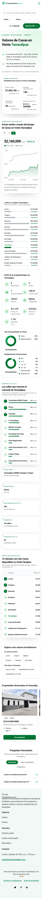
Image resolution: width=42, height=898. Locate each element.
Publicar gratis (8, 833)
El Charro (8, 660)
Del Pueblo (28, 660)
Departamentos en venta (26, 669)
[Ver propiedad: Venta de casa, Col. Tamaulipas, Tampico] (19, 702)
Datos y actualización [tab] (27, 762)
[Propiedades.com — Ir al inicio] (12, 3)
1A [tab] (9, 133)
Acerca (4, 817)
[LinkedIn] (27, 887)
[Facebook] (21, 887)
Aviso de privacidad (31, 881)
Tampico (16, 656)
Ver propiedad (19, 737)
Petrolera (18, 660)
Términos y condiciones (12, 881)
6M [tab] (4, 133)
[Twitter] (15, 887)
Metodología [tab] (12, 762)
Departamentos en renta (13, 674)
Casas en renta (10, 669)
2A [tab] (13, 133)
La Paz (8, 656)
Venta (6, 19)
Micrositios (6, 843)
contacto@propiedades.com (13, 860)
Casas (18, 19)
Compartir (16, 26)
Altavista (25, 656)
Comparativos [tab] (21, 767)
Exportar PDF (30, 26)
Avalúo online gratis (10, 838)
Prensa (5, 822)
